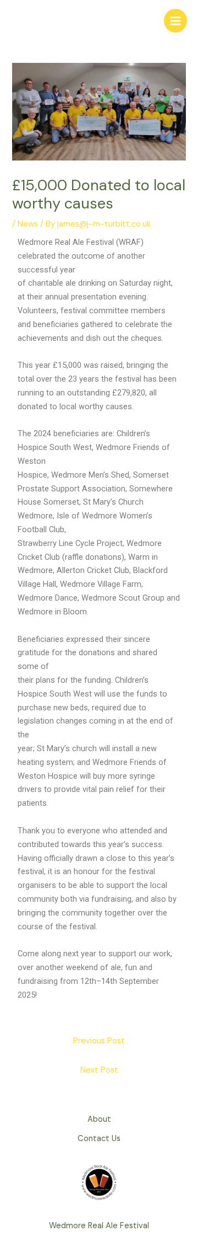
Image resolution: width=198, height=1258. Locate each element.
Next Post (99, 1070)
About (99, 1119)
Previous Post (99, 1041)
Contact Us (99, 1138)
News (28, 224)
